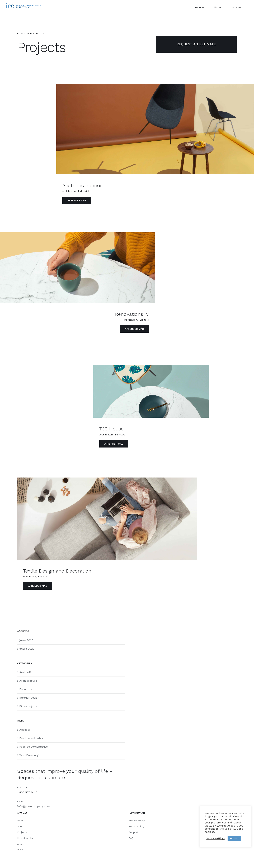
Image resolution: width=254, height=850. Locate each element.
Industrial (83, 191)
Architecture (69, 191)
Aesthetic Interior (82, 185)
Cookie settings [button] (215, 838)
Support (133, 832)
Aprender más (76, 200)
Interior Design (29, 697)
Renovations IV (132, 314)
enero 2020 (26, 648)
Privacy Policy (137, 820)
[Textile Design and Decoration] (107, 519)
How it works (25, 838)
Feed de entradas (31, 738)
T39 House (111, 429)
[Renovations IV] (77, 267)
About (20, 844)
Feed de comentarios (33, 746)
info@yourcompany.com (33, 806)
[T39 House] (151, 391)
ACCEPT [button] (234, 838)
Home (20, 820)
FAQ (131, 838)
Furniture (144, 319)
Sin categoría (28, 706)
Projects (22, 832)
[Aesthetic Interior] (155, 129)
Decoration (130, 319)
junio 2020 (26, 640)
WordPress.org (29, 755)
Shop (20, 826)
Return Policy (136, 826)
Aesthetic (25, 672)
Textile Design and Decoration (57, 571)
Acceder (24, 729)
